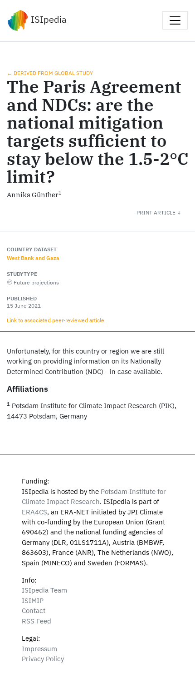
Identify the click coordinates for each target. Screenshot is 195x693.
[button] (165, 212)
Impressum (39, 648)
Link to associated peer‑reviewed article (55, 320)
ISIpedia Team (44, 590)
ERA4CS (34, 512)
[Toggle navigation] (175, 20)
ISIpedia (48, 19)
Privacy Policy (43, 658)
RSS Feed (36, 621)
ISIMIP (33, 600)
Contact (33, 610)
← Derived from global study (50, 72)
